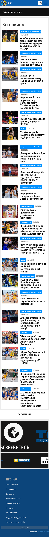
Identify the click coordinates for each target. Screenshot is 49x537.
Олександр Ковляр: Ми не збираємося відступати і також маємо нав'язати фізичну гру (32, 177)
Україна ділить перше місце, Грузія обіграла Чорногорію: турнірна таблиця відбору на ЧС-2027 (31, 43)
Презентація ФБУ (13, 503)
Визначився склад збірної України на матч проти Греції (32, 301)
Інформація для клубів (15, 522)
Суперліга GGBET (27, 206)
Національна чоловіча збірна (31, 31)
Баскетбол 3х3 (26, 222)
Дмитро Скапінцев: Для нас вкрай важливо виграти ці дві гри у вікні (32, 157)
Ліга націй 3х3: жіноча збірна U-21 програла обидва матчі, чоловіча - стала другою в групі (32, 230)
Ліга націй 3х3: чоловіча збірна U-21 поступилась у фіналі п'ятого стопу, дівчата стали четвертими (32, 379)
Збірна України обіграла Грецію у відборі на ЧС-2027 (32, 122)
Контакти (9, 508)
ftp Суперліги (11, 513)
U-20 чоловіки (25, 389)
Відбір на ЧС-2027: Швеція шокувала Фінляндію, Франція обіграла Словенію (30, 283)
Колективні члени (13, 499)
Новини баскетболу (27, 276)
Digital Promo (43, 532)
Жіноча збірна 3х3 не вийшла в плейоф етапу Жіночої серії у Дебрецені (32, 340)
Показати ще (24, 527)
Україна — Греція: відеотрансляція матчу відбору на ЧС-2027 (32, 135)
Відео (23, 128)
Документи (10, 494)
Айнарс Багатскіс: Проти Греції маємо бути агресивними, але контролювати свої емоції (32, 323)
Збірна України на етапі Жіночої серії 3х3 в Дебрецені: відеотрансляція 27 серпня (32, 357)
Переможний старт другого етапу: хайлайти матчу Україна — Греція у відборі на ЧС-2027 (30, 102)
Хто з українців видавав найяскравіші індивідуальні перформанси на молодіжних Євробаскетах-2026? (32, 399)
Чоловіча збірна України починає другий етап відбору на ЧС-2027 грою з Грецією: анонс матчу (32, 248)
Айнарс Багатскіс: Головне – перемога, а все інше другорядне (31, 62)
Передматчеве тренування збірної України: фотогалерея (31, 196)
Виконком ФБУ (12, 484)
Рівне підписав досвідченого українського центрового (28, 214)
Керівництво (11, 489)
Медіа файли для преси (16, 518)
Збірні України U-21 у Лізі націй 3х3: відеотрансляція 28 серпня (33, 267)
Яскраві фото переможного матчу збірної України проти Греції (31, 79)
